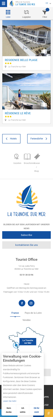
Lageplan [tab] (26, 17)
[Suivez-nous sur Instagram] (31, 303)
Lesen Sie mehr (9, 401)
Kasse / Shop (37, 167)
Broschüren (27, 163)
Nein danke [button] (9, 410)
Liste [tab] (8, 17)
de (47, 3)
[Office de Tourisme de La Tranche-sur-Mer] (26, 200)
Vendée (27, 320)
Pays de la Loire (33, 313)
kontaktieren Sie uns (26, 244)
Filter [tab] (45, 17)
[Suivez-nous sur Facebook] (22, 303)
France (15, 313)
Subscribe (26, 235)
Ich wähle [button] (22, 410)
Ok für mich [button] (36, 410)
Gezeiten (17, 163)
